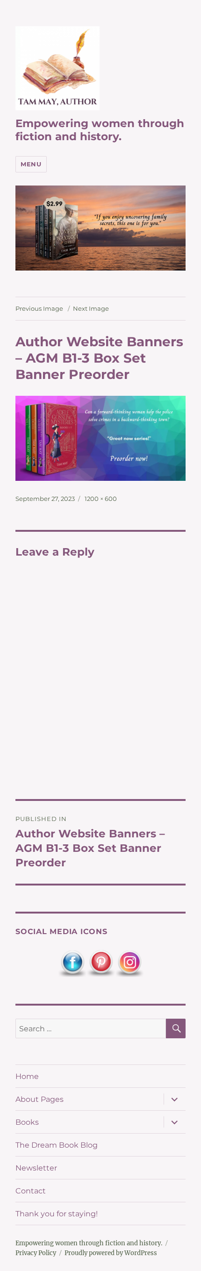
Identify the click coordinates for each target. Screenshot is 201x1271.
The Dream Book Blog (56, 1145)
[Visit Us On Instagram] (129, 963)
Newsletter (36, 1168)
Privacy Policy (35, 1253)
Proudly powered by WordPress (111, 1253)
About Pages (39, 1099)
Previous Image (39, 308)
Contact (30, 1190)
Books (27, 1122)
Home (27, 1076)
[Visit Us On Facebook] (72, 963)
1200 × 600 (101, 498)
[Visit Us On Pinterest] (100, 963)
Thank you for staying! (56, 1213)
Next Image (91, 308)
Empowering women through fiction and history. (99, 130)
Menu (31, 164)
